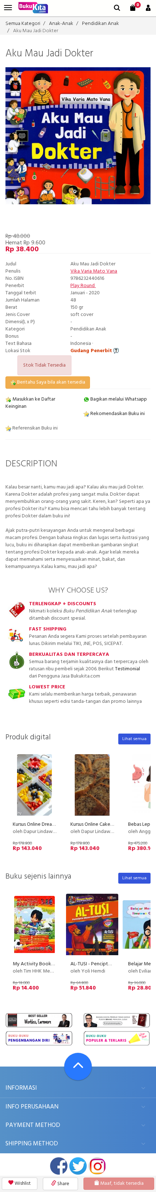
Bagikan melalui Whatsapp (118, 399)
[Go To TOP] (78, 1066)
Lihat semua (134, 739)
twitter (78, 1166)
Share (62, 1184)
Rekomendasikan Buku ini (117, 414)
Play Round (83, 286)
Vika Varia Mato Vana (93, 271)
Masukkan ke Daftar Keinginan (30, 403)
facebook (59, 1166)
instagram (97, 1166)
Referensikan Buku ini (34, 428)
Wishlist (22, 1183)
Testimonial (127, 669)
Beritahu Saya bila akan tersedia (50, 382)
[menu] (8, 8)
